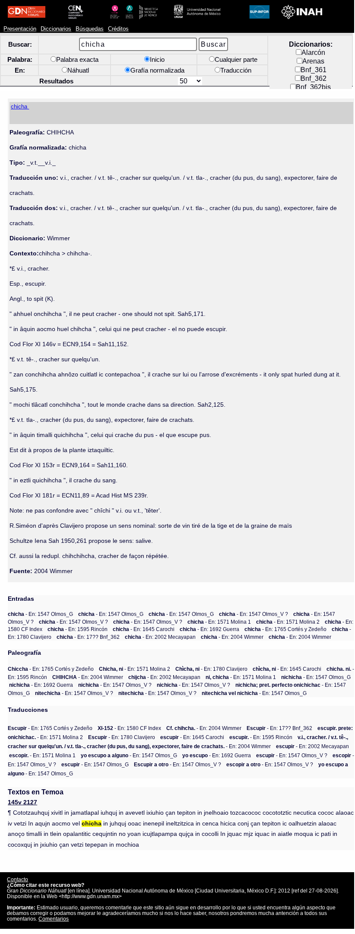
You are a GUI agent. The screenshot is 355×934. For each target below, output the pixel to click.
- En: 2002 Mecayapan (160, 637)
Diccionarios (56, 29)
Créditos (118, 29)
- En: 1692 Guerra (209, 629)
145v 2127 (22, 802)
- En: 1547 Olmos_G (40, 614)
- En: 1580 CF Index (129, 728)
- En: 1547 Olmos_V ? (253, 614)
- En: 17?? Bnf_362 (88, 637)
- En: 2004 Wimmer (232, 637)
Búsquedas (90, 29)
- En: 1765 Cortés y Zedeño (285, 629)
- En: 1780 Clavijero (211, 669)
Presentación (19, 29)
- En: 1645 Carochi (143, 629)
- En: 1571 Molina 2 (288, 622)
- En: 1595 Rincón (78, 629)
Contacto (17, 879)
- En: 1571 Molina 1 (219, 622)
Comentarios (53, 918)
